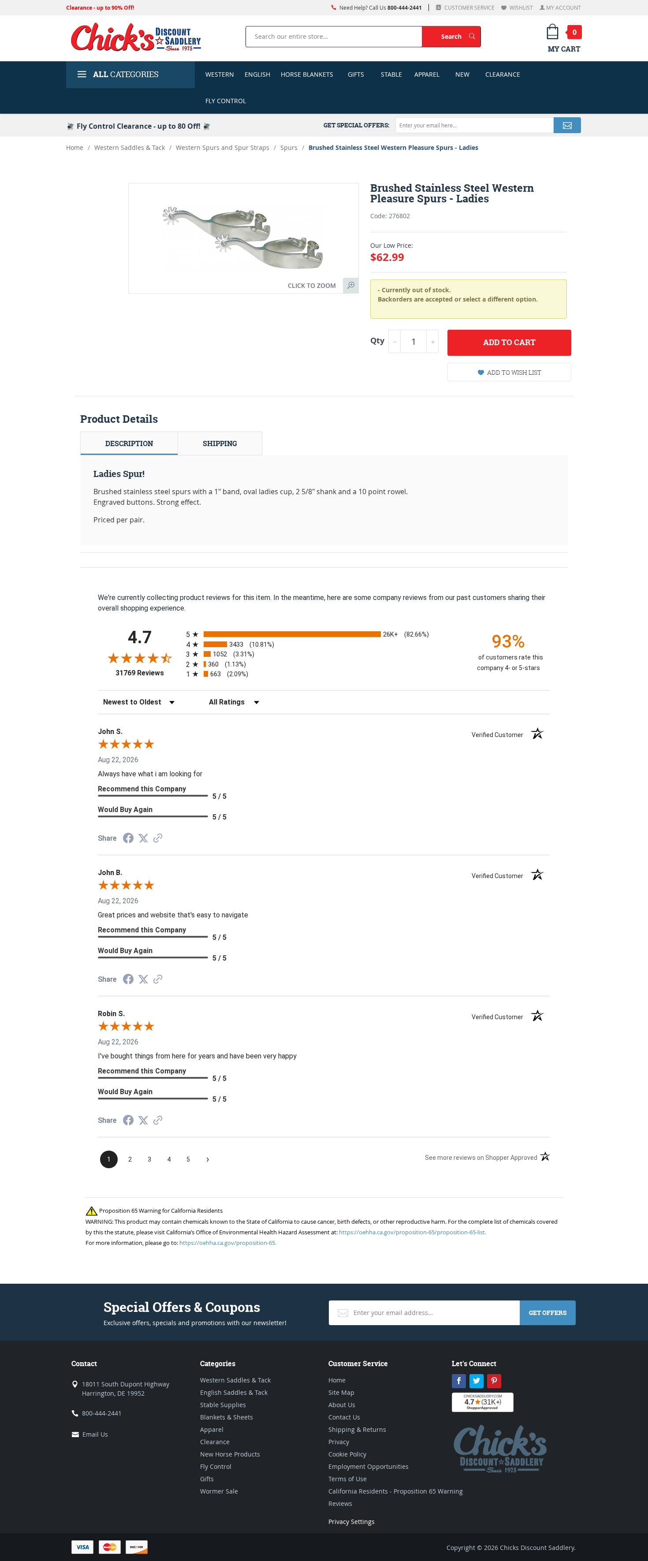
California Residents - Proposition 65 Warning (395, 1491)
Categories (126, 74)
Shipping (220, 443)
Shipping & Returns (357, 1429)
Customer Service (469, 7)
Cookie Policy (347, 1454)
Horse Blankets (307, 74)
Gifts (356, 74)
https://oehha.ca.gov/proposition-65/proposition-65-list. (412, 1232)
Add (509, 342)
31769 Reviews (148, 673)
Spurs (289, 147)
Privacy (338, 1442)
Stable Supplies (223, 1405)
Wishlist (520, 7)
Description (129, 443)
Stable (391, 74)
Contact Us (344, 1417)
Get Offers (547, 1312)
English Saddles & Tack (234, 1392)
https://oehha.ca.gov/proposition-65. (227, 1243)
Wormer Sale (219, 1491)
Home (74, 147)
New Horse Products (230, 1454)
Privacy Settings (351, 1521)
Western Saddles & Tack (129, 147)
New (462, 74)
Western (219, 74)
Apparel (426, 74)
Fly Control (225, 101)
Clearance (502, 74)
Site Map (341, 1392)
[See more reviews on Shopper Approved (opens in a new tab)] (158, 839)
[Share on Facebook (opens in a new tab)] (128, 839)
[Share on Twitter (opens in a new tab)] (143, 838)
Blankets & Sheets (226, 1417)
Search (460, 36)
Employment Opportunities (368, 1466)
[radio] (324, 634)
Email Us (95, 1434)
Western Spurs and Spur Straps (222, 147)
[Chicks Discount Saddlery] (139, 36)
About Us (341, 1405)
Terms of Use (347, 1479)
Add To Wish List (514, 372)
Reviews (340, 1503)
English (257, 74)
